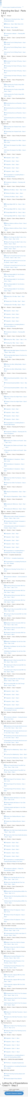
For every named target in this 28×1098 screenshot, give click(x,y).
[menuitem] (1, 3)
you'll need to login (20, 1090)
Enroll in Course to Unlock (14, 1093)
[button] (1, 1)
